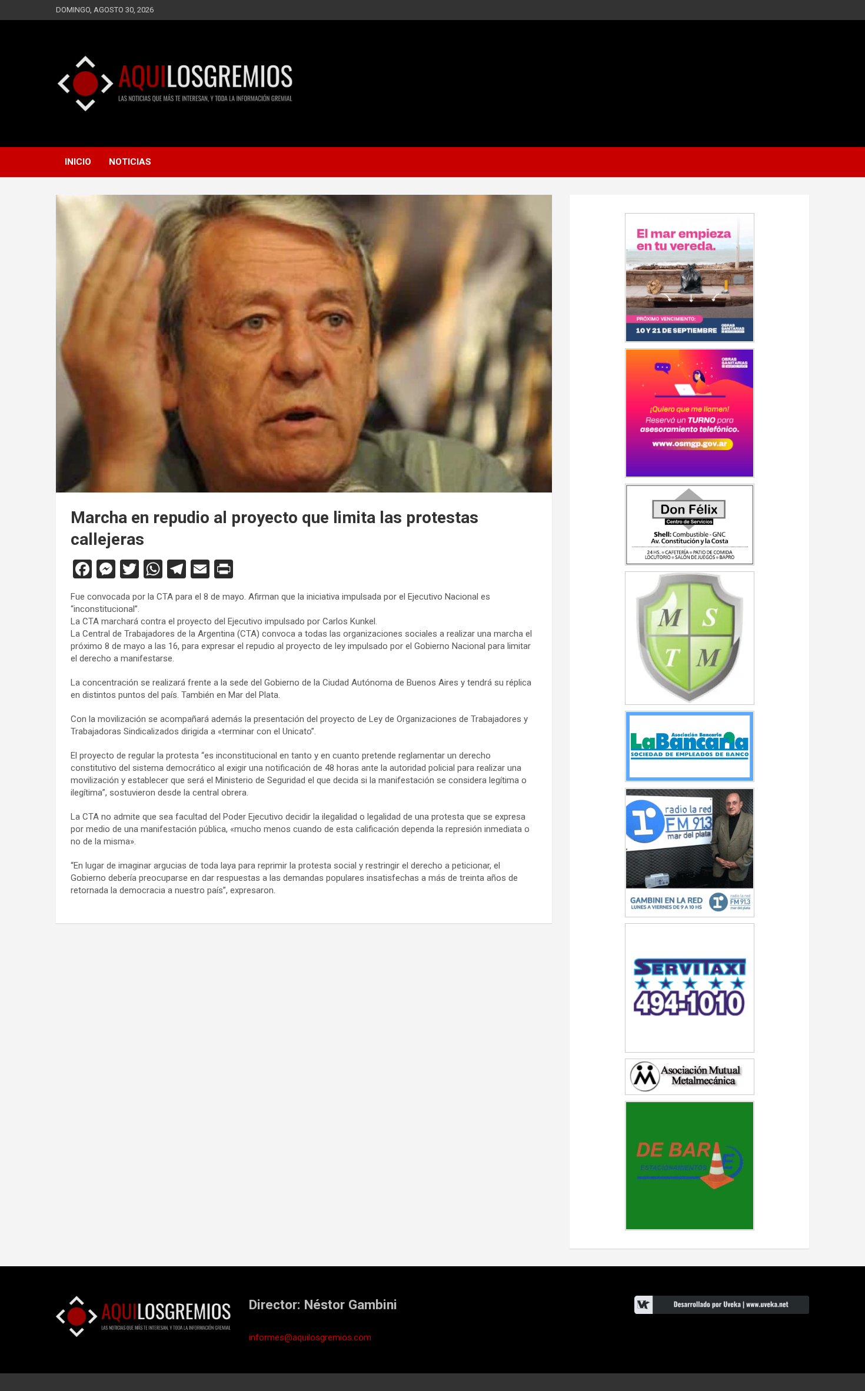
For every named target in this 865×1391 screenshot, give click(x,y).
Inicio (78, 162)
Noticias (130, 162)
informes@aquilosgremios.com (310, 1337)
